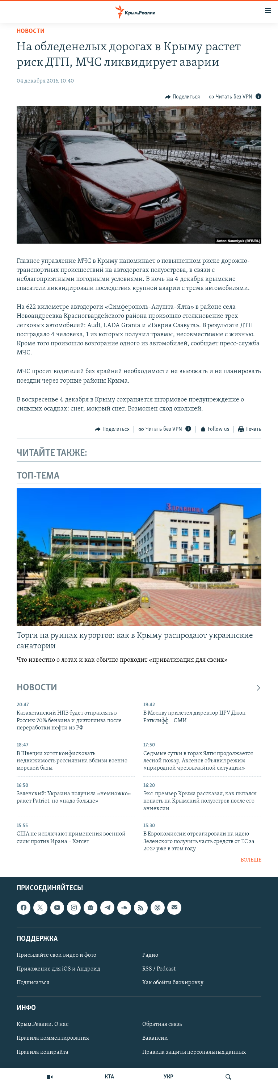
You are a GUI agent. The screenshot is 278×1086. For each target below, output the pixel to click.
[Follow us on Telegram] (107, 907)
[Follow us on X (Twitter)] (40, 907)
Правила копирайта (42, 1052)
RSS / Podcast (159, 969)
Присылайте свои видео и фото (56, 955)
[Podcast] (157, 907)
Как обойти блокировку (172, 983)
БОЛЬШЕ (251, 860)
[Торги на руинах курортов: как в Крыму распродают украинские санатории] (139, 557)
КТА (109, 1077)
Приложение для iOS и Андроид (58, 969)
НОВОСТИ (37, 688)
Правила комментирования (53, 1038)
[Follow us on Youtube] (57, 907)
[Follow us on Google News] (90, 907)
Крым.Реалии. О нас (42, 1024)
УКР (168, 1077)
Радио (150, 955)
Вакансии (155, 1038)
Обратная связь (162, 1024)
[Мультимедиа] (49, 1077)
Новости (31, 31)
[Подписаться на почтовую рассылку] (174, 907)
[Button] (182, 97)
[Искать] (228, 1077)
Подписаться (33, 983)
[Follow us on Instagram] (74, 907)
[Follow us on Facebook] (23, 907)
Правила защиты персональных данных (194, 1052)
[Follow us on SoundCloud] (124, 907)
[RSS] (141, 907)
